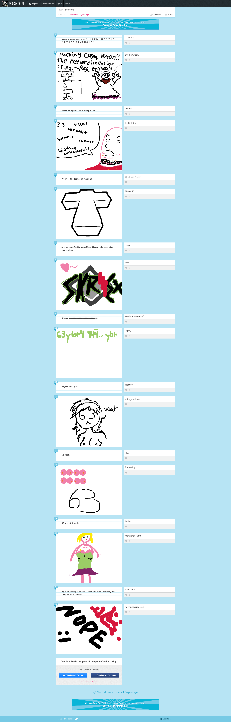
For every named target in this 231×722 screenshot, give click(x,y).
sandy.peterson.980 (134, 316)
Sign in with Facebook (106, 675)
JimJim (128, 521)
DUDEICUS (130, 122)
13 (56, 450)
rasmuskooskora (133, 535)
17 (56, 587)
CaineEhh (129, 37)
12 (56, 396)
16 (56, 533)
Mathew (129, 384)
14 (56, 465)
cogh (127, 245)
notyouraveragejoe (134, 606)
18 (56, 604)
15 (56, 519)
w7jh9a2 (129, 108)
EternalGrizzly (132, 54)
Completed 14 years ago (79, 14)
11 (56, 382)
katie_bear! (130, 589)
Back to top (168, 719)
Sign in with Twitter (74, 675)
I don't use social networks (89, 681)
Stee (127, 452)
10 (56, 328)
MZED (128, 262)
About (67, 3)
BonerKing (130, 467)
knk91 (128, 330)
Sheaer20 (129, 191)
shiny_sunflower (133, 399)
